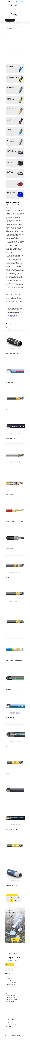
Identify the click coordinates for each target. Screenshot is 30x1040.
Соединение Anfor (10, 997)
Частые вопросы (10, 1026)
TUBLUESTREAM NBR (11, 885)
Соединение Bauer (10, 995)
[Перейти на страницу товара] (15, 342)
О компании (9, 1010)
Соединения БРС (10, 35)
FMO (7, 409)
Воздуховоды (9, 54)
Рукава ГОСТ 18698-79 (11, 986)
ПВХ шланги (8, 41)
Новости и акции (10, 1013)
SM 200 (8, 856)
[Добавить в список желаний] (15, 358)
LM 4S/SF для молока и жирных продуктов (14, 661)
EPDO (7, 577)
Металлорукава (9, 44)
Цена (21, 327)
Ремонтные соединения (12, 1003)
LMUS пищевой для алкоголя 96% (14, 521)
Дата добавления (10, 329)
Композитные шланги (11, 47)
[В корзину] (8, 386)
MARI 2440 (9, 801)
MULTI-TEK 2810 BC (11, 438)
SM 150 (7, 773)
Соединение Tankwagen (12, 999)
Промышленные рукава (11, 32)
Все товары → (9, 964)
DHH (7, 606)
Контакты (8, 1011)
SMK (7, 633)
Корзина (8, 1022)
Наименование (16, 327)
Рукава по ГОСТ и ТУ (10, 38)
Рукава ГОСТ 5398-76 (11, 984)
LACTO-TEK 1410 (10, 382)
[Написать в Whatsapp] (9, 969)
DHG (7, 466)
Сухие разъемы (10, 1001)
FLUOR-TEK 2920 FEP (11, 829)
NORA (7, 746)
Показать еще (12, 895)
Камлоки (8, 991)
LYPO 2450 (9, 689)
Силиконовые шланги (11, 50)
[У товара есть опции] (8, 358)
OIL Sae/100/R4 (10, 548)
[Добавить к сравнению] (21, 358)
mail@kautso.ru (19, 1)
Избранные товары (11, 1024)
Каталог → (15, 939)
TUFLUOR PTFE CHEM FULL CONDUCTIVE (13, 354)
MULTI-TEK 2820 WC (11, 717)
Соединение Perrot (10, 993)
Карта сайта (9, 1015)
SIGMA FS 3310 (9, 494)
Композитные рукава (11, 982)
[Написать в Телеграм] (24, 1)
